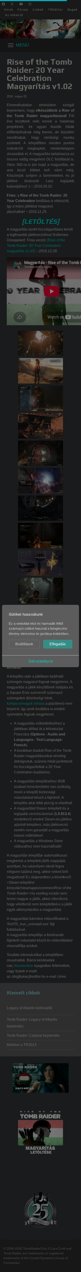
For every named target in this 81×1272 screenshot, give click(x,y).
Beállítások (24, 644)
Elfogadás (58, 644)
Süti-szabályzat (40, 661)
